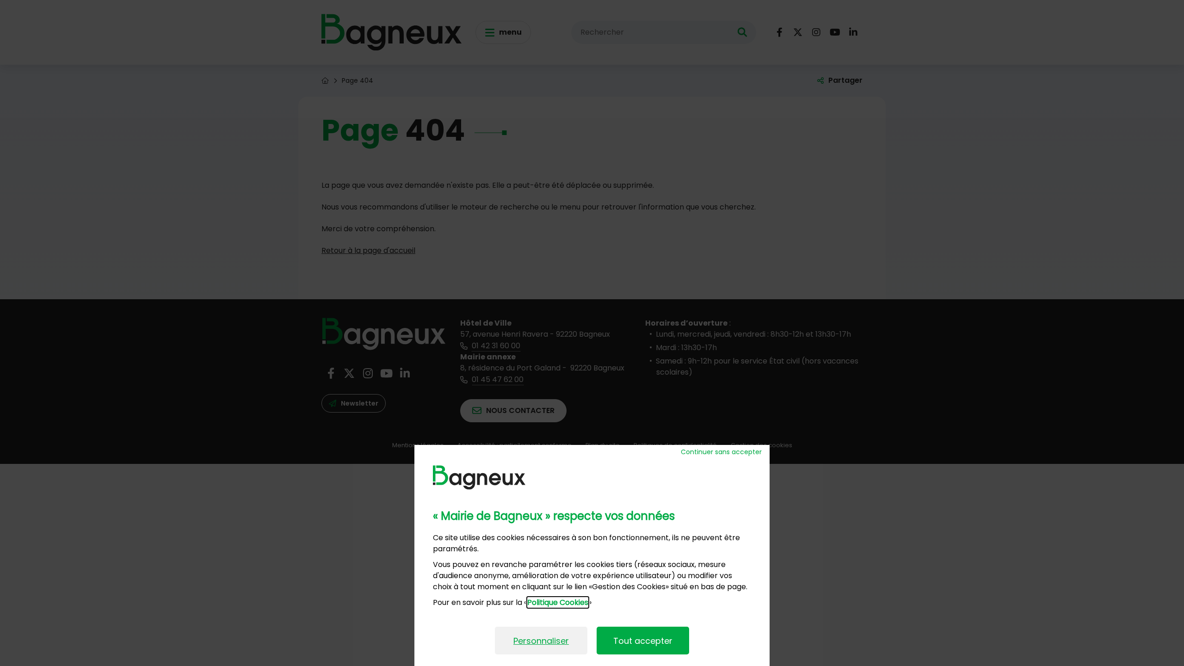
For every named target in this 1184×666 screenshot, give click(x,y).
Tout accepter (642, 641)
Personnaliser (541, 641)
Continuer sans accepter (721, 451)
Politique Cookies (557, 602)
